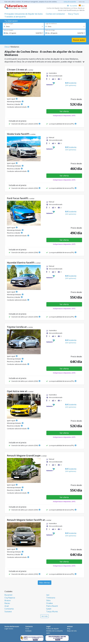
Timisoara (50, 597)
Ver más (44, 616)
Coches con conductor (55, 14)
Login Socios (9, 629)
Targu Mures (52, 611)
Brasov (8, 600)
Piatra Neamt (52, 606)
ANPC (48, 633)
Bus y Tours (73, 14)
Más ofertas (44, 582)
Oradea (49, 603)
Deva (7, 47)
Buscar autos (79, 40)
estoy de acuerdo (70, 2)
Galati (48, 608)
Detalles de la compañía (54, 631)
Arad (7, 606)
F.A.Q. (27, 629)
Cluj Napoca (10, 597)
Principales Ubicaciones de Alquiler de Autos (24, 14)
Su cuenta (73, 6)
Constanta (9, 608)
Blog (68, 629)
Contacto (28, 631)
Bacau (7, 603)
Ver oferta (64, 111)
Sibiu (48, 600)
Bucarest (8, 595)
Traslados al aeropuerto (15, 16)
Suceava (8, 611)
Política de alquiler (52, 629)
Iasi (47, 595)
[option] (7, 26)
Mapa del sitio (72, 631)
